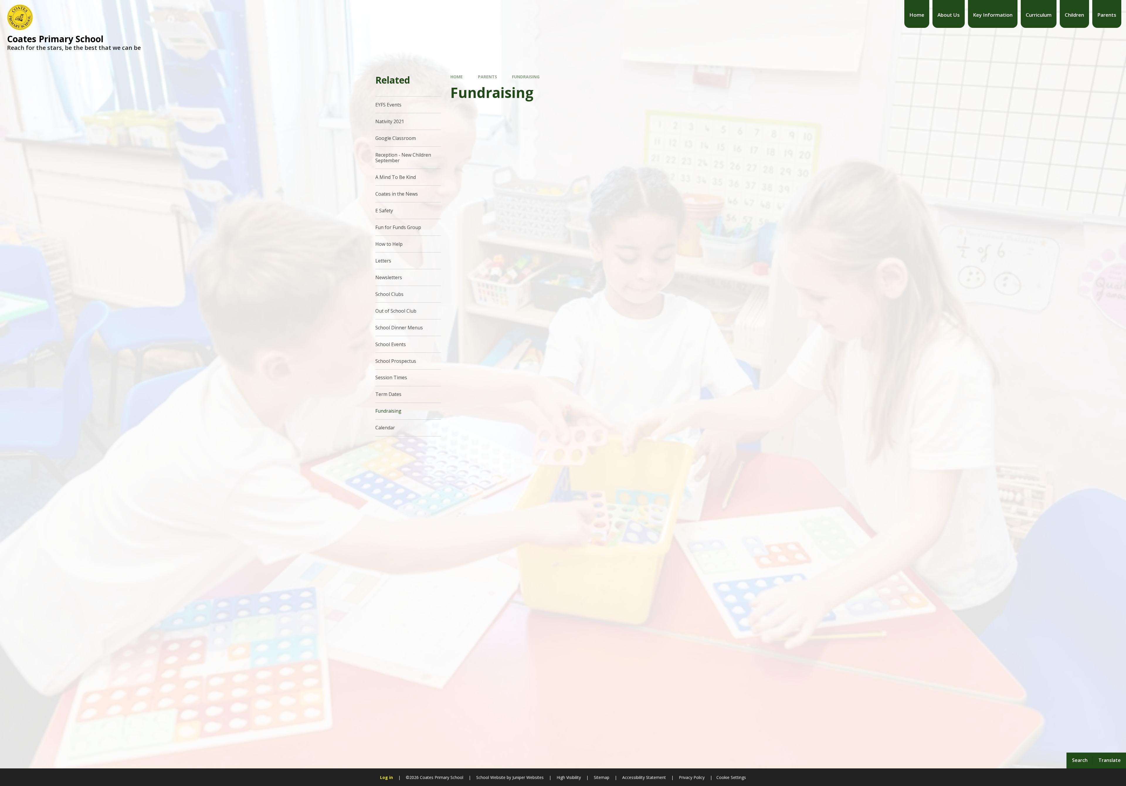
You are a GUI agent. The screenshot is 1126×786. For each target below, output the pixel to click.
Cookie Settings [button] (731, 777)
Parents (487, 76)
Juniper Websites (527, 777)
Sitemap (601, 777)
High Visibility (569, 777)
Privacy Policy (692, 777)
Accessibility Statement (644, 777)
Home (456, 76)
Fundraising (526, 76)
